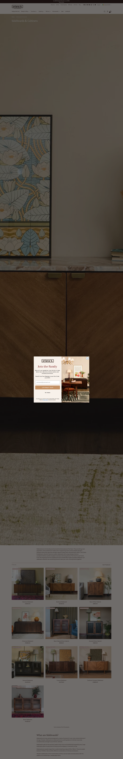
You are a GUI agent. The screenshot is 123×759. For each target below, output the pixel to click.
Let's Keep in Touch (47, 387)
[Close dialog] (87, 358)
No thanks (47, 392)
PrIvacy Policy (45, 399)
